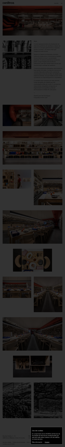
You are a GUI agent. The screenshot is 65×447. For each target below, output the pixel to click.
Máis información (37, 442)
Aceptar (47, 442)
